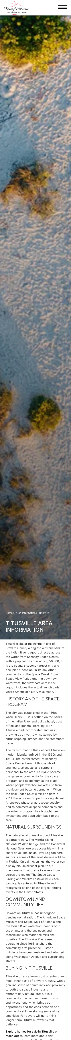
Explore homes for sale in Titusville (30, 1031)
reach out (12, 1036)
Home (9, 612)
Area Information (26, 612)
